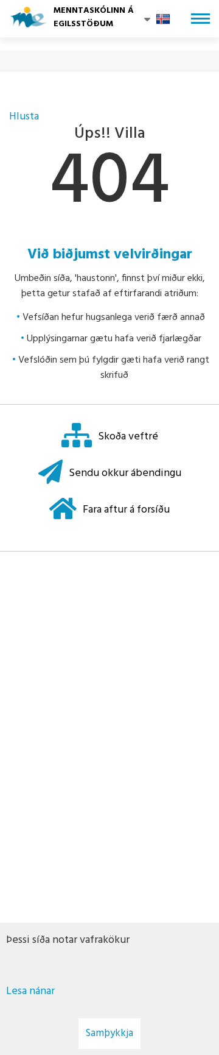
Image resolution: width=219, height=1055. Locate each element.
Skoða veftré (128, 437)
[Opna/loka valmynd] (200, 18)
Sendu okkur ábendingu (125, 473)
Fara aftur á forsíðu (126, 510)
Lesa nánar (30, 991)
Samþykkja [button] (109, 1033)
